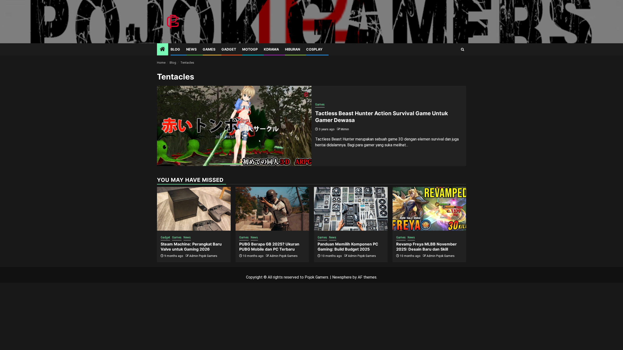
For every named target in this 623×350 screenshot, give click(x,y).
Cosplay (314, 49)
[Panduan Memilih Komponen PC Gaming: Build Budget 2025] (351, 209)
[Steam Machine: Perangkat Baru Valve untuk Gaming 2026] (194, 209)
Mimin (345, 129)
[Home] (162, 49)
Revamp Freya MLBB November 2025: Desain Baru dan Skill (426, 247)
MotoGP (250, 49)
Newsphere (342, 277)
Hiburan (292, 49)
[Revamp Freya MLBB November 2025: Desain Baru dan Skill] (429, 209)
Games (209, 49)
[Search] (462, 49)
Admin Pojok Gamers (203, 256)
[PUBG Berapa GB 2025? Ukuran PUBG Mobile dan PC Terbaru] (272, 209)
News (191, 49)
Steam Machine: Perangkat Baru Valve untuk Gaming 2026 (191, 247)
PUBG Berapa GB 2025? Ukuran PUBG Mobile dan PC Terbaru (269, 247)
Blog (175, 49)
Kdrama (271, 49)
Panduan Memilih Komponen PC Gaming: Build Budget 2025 (348, 247)
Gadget (228, 49)
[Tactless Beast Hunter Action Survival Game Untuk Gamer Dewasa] (234, 126)
